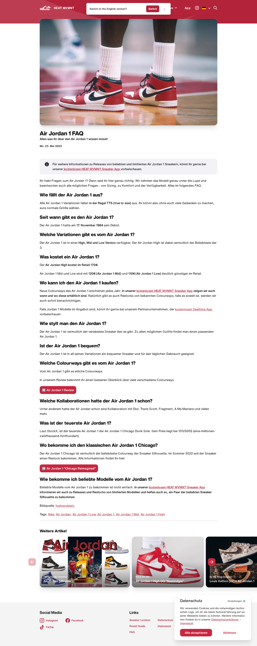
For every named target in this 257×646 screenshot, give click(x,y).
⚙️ (237, 601)
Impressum (186, 623)
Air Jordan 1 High (153, 514)
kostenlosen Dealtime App (193, 309)
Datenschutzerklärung (224, 619)
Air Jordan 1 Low (84, 514)
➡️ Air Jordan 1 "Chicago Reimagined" (69, 468)
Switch (152, 9)
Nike (51, 514)
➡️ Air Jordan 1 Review (58, 390)
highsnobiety (65, 505)
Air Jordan (63, 514)
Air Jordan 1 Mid (127, 514)
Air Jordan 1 (105, 514)
